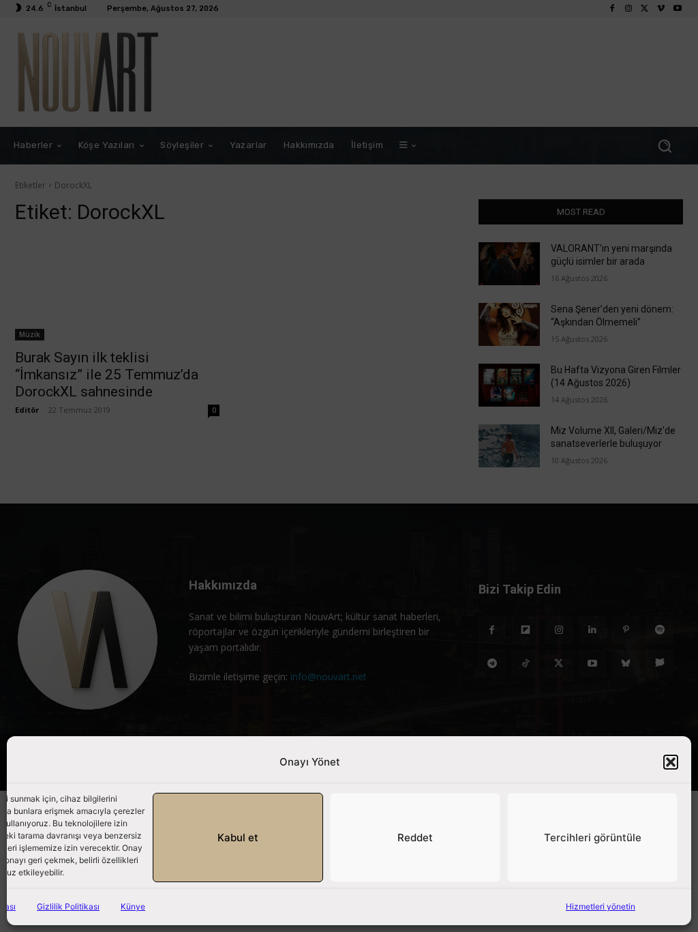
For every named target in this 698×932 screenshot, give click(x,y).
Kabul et (237, 837)
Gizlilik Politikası (68, 906)
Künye (133, 906)
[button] (671, 762)
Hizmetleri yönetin (600, 906)
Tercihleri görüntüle (592, 837)
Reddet (415, 837)
